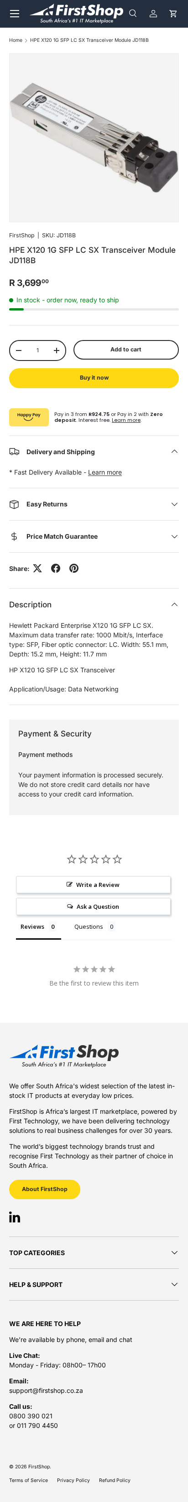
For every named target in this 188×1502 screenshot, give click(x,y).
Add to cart (125, 349)
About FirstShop (45, 1189)
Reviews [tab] (32, 926)
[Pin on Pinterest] (74, 568)
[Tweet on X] (37, 568)
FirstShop (22, 235)
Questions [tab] (88, 926)
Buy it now (94, 377)
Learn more (126, 420)
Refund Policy (115, 1480)
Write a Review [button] (98, 885)
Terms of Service (28, 1480)
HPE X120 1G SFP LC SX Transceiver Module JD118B (89, 40)
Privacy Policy (73, 1480)
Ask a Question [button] (98, 906)
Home (15, 40)
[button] (173, 13)
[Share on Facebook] (56, 568)
